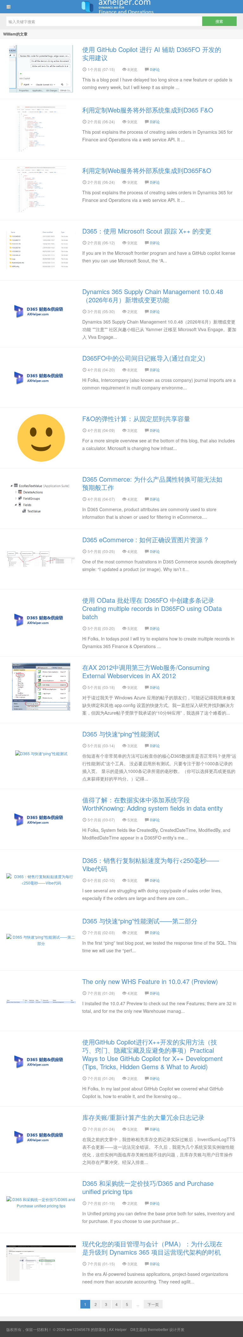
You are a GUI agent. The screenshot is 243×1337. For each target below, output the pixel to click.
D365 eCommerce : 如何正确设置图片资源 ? (145, 539)
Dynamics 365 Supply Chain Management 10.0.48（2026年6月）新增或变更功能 (152, 295)
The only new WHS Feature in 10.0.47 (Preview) (150, 981)
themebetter (158, 1329)
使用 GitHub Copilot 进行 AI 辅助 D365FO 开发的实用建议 (151, 53)
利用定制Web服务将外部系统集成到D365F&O (146, 170)
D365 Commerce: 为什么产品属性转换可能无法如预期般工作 (152, 483)
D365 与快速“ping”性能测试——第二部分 (139, 920)
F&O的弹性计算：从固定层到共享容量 (136, 418)
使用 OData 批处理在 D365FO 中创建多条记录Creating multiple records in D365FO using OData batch (152, 608)
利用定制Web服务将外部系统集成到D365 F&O (147, 109)
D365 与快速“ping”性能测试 (120, 733)
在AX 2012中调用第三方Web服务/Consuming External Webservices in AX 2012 (145, 671)
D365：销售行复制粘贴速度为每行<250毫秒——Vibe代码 (150, 864)
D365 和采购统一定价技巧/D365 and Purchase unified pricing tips (148, 1187)
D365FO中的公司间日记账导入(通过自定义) (143, 358)
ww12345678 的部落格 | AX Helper (121, 6)
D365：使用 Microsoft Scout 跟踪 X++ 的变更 (146, 230)
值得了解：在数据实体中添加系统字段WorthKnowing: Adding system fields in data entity (152, 804)
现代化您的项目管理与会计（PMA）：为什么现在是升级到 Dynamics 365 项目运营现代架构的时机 (152, 1248)
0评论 (155, 69)
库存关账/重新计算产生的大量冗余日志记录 (143, 1117)
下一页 (153, 1304)
